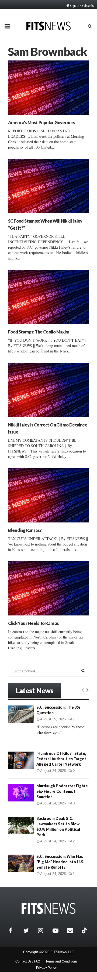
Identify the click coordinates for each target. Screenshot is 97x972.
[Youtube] (58, 930)
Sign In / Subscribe (82, 5)
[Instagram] (44, 930)
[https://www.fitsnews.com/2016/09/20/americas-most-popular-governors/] (48, 87)
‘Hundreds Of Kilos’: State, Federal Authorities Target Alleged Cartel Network (61, 758)
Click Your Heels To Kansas (33, 623)
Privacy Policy (46, 968)
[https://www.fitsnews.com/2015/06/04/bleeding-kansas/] (48, 495)
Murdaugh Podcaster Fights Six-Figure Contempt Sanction (62, 791)
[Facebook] (15, 930)
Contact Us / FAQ (27, 961)
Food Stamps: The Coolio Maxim (38, 331)
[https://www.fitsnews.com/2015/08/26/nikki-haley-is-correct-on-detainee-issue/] (48, 390)
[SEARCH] (83, 670)
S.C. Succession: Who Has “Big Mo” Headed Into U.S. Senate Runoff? (60, 862)
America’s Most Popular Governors (41, 122)
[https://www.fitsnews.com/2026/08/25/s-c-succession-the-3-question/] (21, 714)
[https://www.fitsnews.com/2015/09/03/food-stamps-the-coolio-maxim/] (48, 297)
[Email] (73, 930)
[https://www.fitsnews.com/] (48, 908)
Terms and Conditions (62, 961)
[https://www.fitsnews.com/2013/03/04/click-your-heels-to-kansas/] (48, 588)
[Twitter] (29, 930)
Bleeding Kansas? (24, 530)
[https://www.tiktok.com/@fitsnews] (85, 930)
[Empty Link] (83, 689)
